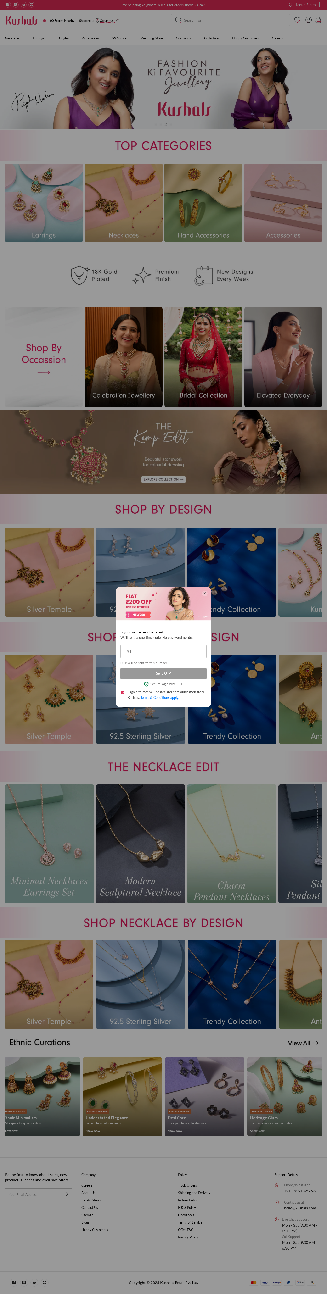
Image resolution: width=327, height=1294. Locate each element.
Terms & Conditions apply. (160, 697)
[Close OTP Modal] (205, 593)
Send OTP (163, 673)
